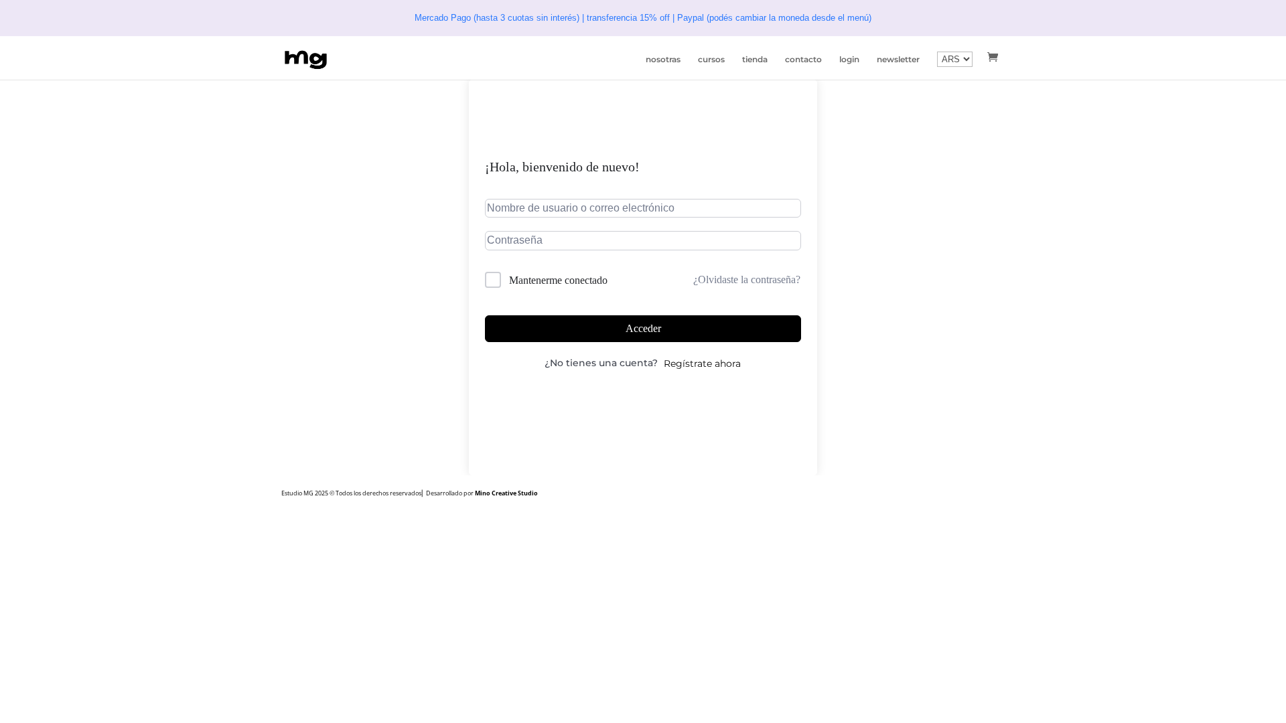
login (849, 59)
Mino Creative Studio (506, 493)
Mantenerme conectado (558, 280)
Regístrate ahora (702, 363)
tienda (755, 59)
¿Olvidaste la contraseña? (746, 279)
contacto (803, 59)
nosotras (663, 59)
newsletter (898, 59)
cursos (711, 59)
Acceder (643, 328)
